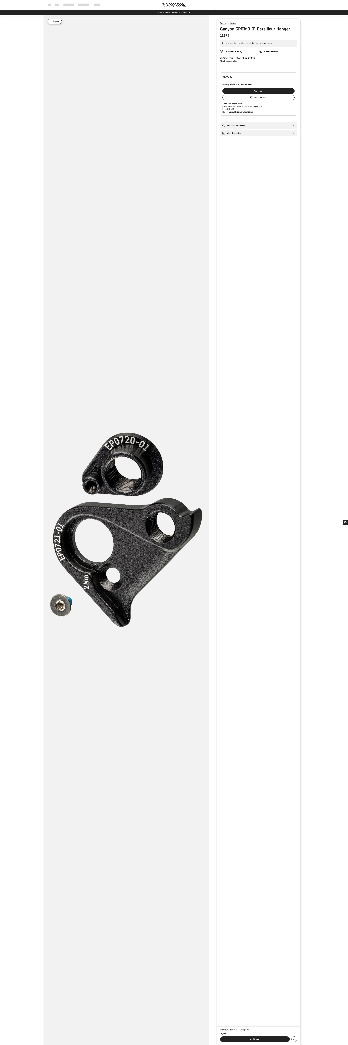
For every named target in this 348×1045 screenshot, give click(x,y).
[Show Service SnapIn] (345, 522)
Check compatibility (228, 61)
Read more (257, 106)
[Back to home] (174, 5)
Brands (223, 23)
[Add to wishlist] (294, 1039)
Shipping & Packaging (243, 112)
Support (97, 5)
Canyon (233, 23)
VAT (232, 109)
